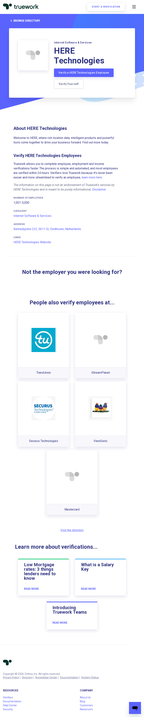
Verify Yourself (69, 83)
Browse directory (27, 20)
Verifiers (8, 697)
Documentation (69, 677)
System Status (90, 677)
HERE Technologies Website (32, 242)
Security (8, 709)
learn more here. (92, 177)
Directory (27, 677)
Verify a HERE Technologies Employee (83, 72)
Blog (82, 701)
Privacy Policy (11, 677)
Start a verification (106, 6)
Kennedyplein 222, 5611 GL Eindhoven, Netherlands (47, 229)
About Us (85, 697)
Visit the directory (72, 530)
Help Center (10, 705)
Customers (86, 705)
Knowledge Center (46, 677)
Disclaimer (99, 189)
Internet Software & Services (32, 216)
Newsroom (86, 709)
